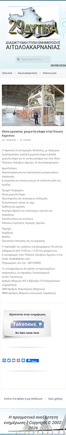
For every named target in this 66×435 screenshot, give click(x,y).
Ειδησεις (27, 140)
